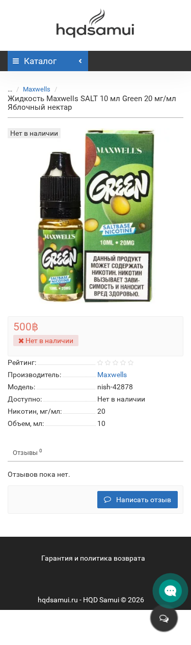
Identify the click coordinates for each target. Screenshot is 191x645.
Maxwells (36, 89)
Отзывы (27, 452)
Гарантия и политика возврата (93, 558)
